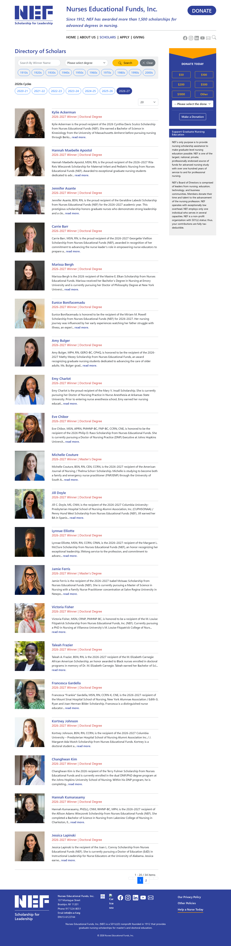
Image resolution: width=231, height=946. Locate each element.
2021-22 (39, 91)
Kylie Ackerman (64, 112)
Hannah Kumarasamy (68, 797)
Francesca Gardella (66, 683)
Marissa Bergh (63, 264)
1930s (52, 72)
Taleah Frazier (62, 645)
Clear (150, 63)
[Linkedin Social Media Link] (196, 37)
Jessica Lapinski (64, 835)
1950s (79, 72)
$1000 (181, 94)
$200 (181, 84)
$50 (181, 74)
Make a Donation (193, 116)
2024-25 (90, 91)
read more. (79, 137)
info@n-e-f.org (72, 912)
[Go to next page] (151, 878)
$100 (204, 74)
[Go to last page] (156, 878)
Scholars (108, 37)
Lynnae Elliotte (63, 531)
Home (71, 37)
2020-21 (22, 91)
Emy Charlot (61, 378)
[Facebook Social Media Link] (184, 37)
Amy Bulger (61, 340)
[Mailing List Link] (207, 37)
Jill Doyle (59, 493)
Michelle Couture (65, 455)
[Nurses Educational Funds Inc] (111, 901)
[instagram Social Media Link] (190, 37)
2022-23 (56, 91)
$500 (204, 84)
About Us (88, 37)
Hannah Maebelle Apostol (72, 150)
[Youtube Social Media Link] (202, 37)
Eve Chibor (60, 416)
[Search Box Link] (213, 37)
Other (204, 94)
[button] (32, 911)
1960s (93, 72)
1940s (65, 72)
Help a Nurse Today (190, 909)
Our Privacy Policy (189, 897)
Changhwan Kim (64, 759)
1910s (24, 72)
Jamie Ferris (61, 569)
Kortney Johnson (65, 721)
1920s (38, 72)
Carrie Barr (60, 226)
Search (127, 63)
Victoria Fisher (63, 607)
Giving (138, 37)
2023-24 (73, 91)
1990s (135, 72)
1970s (107, 72)
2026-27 (124, 91)
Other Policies (187, 903)
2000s (149, 72)
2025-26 (107, 91)
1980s (121, 72)
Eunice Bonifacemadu (68, 302)
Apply (124, 37)
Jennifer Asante (64, 188)
